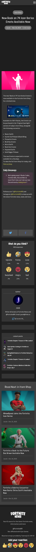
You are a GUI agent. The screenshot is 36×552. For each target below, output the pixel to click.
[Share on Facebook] (25, 233)
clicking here (22, 182)
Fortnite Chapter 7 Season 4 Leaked (19, 359)
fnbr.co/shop (7, 164)
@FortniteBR (18, 192)
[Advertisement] (18, 52)
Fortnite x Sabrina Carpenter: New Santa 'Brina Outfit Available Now (17, 490)
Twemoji (24, 536)
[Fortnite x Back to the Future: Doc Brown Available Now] (18, 438)
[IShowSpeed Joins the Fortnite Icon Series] (18, 401)
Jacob (8, 28)
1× (19, 115)
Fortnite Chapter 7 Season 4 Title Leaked (20, 341)
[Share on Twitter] (10, 233)
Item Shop (18, 12)
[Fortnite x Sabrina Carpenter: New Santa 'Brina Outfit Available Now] (18, 475)
